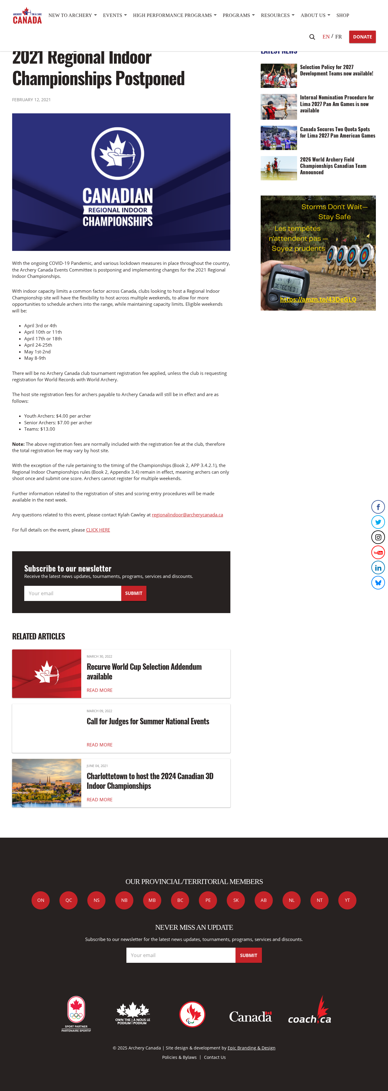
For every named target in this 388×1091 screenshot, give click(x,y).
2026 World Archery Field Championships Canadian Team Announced (333, 165)
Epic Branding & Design (252, 1048)
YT (347, 900)
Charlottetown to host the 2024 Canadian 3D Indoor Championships (150, 780)
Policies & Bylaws (179, 1057)
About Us (313, 15)
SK (236, 900)
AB (264, 900)
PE (208, 900)
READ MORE (99, 690)
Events (112, 15)
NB (124, 900)
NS (96, 900)
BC (180, 900)
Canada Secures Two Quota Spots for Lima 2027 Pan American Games (337, 132)
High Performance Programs (172, 15)
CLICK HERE (98, 530)
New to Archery (70, 15)
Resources (275, 15)
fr (338, 37)
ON (40, 900)
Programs (236, 15)
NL (292, 900)
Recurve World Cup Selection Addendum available (144, 671)
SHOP (342, 15)
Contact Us (215, 1057)
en (326, 37)
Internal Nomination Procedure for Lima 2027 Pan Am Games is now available (337, 103)
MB (152, 900)
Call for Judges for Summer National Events (148, 721)
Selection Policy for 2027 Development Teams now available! (336, 70)
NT (320, 900)
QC (68, 900)
